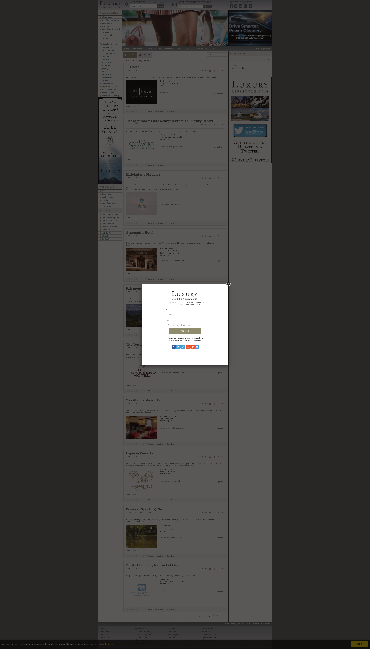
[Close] (228, 284)
